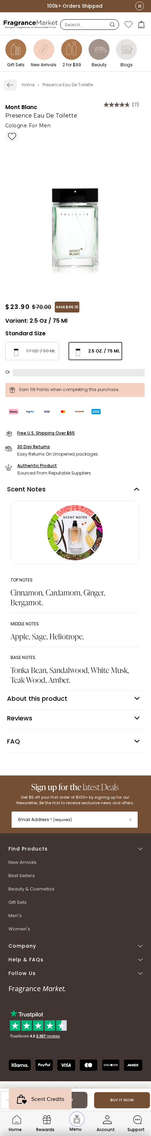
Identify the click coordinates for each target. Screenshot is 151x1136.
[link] (10, 84)
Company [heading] (22, 946)
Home (28, 85)
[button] (142, 24)
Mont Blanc (21, 107)
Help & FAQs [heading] (26, 959)
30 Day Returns (33, 447)
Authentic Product (37, 466)
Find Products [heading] (28, 849)
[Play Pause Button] (139, 6)
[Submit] (130, 819)
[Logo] (31, 24)
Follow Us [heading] (22, 973)
